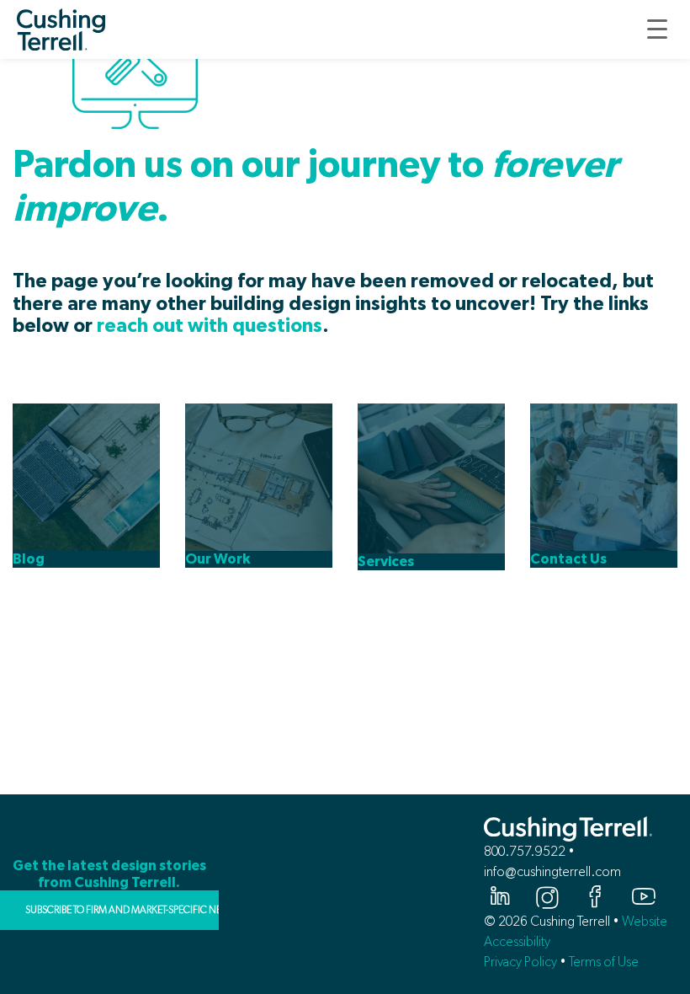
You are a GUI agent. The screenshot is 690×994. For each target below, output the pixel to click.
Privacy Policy (520, 962)
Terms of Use (604, 962)
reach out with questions (209, 326)
